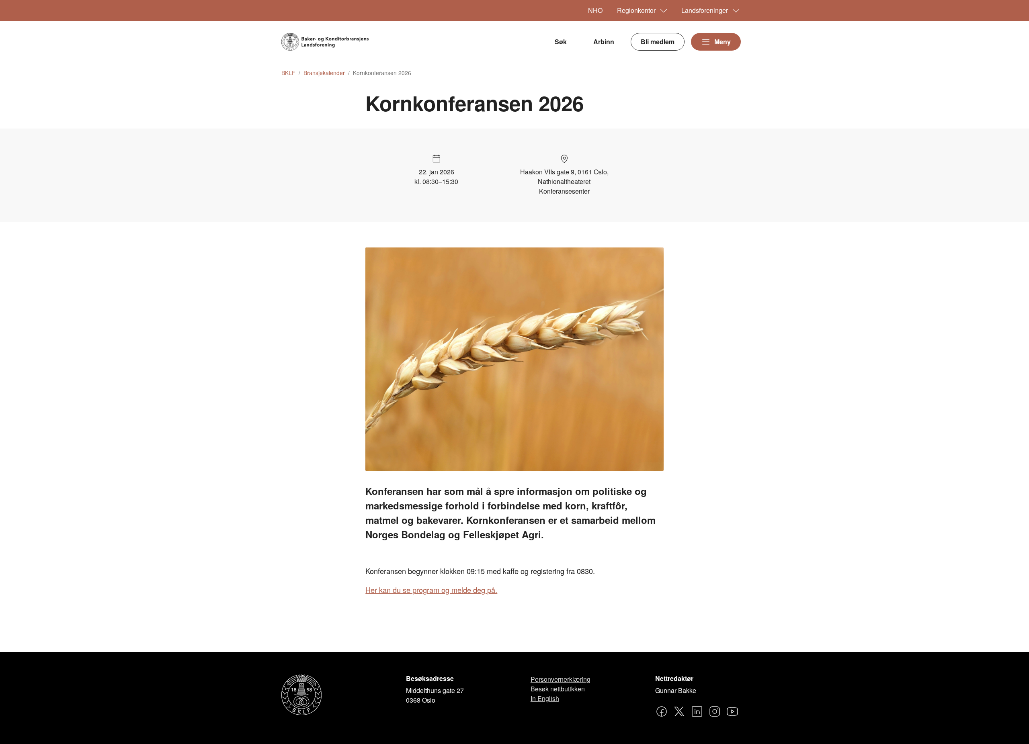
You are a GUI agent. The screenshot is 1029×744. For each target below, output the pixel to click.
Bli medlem (657, 41)
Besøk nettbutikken (558, 688)
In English (545, 698)
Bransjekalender (324, 73)
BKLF (288, 73)
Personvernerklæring (560, 679)
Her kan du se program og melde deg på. (431, 590)
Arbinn (603, 41)
